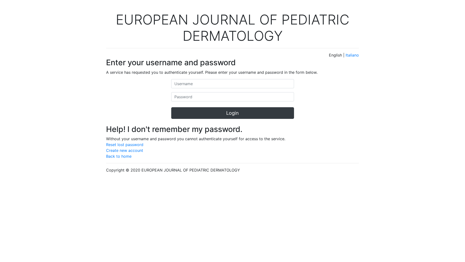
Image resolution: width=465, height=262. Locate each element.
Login (232, 113)
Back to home (119, 156)
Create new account (124, 150)
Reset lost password (124, 144)
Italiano (352, 55)
